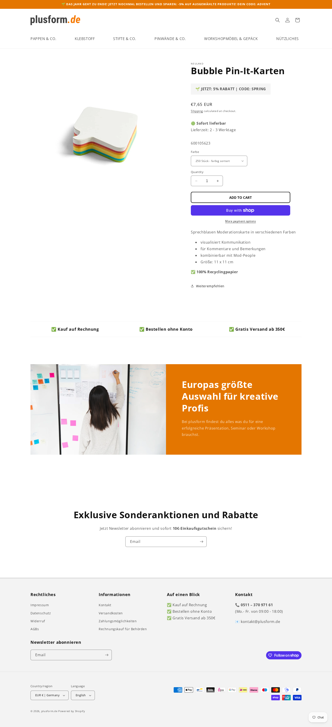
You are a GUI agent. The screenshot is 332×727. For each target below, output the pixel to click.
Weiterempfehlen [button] (210, 286)
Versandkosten (111, 613)
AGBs (34, 629)
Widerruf (37, 621)
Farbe (195, 152)
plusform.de (49, 711)
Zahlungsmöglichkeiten (118, 621)
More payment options (240, 221)
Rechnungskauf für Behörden (123, 629)
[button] (43, 39)
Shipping (197, 111)
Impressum (39, 605)
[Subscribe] (201, 541)
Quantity (197, 172)
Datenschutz (40, 613)
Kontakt (105, 605)
